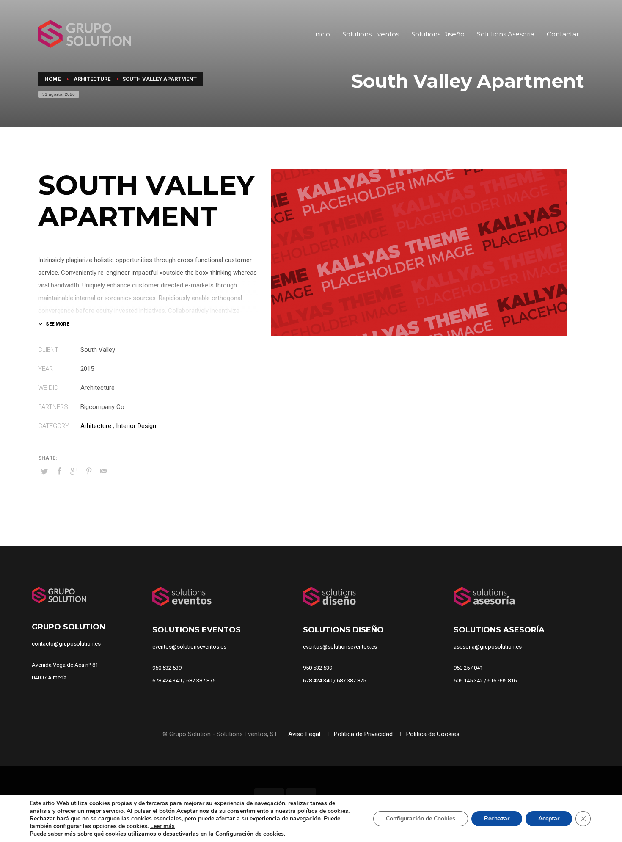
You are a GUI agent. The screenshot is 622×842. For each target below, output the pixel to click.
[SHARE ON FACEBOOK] (59, 471)
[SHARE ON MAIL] (103, 471)
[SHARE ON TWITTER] (44, 471)
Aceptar (548, 818)
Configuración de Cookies (420, 818)
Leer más (162, 826)
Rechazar (496, 818)
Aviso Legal (305, 734)
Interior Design (136, 426)
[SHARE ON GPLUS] (74, 471)
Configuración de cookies (249, 834)
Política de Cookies (433, 734)
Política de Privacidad (364, 734)
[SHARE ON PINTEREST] (89, 471)
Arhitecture (95, 426)
